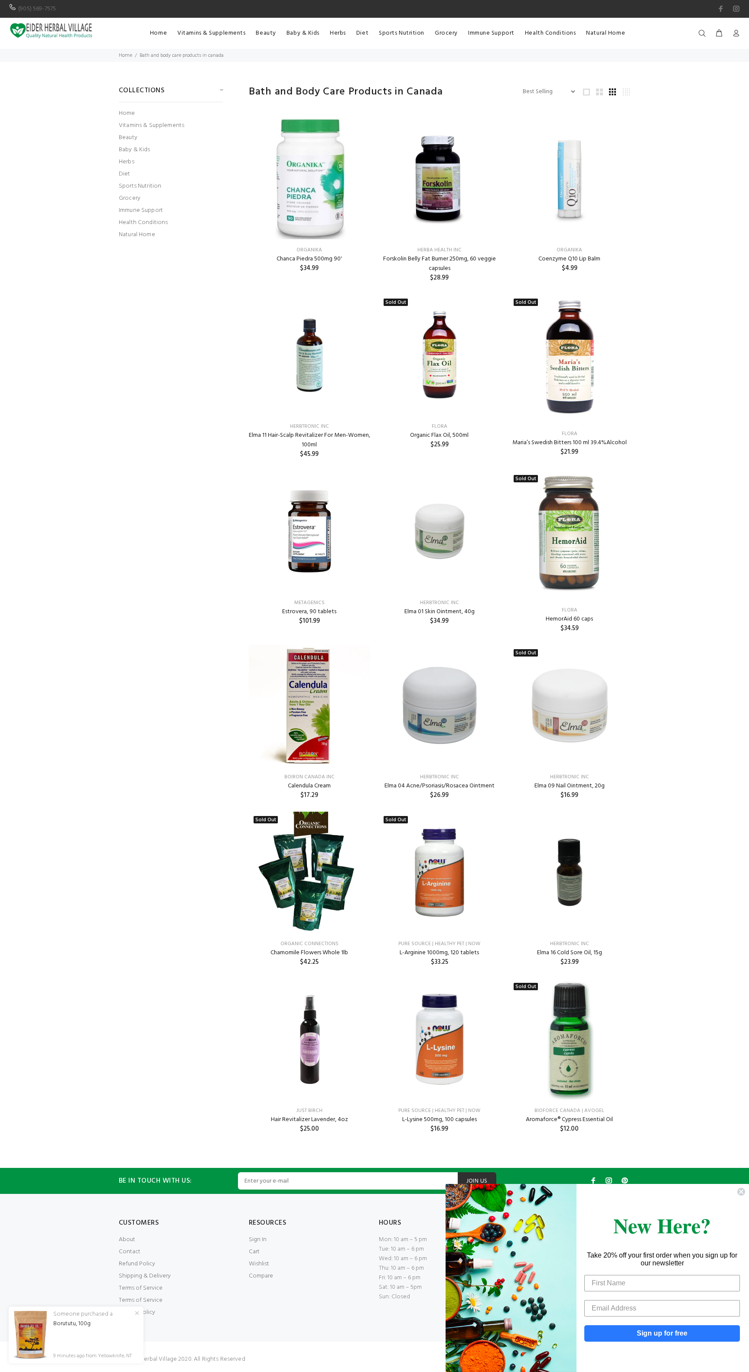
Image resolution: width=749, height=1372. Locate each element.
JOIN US (477, 1181)
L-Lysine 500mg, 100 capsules (439, 1120)
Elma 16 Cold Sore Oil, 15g (569, 953)
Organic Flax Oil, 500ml (439, 435)
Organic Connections (309, 944)
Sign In (258, 1240)
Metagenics (309, 602)
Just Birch (309, 1110)
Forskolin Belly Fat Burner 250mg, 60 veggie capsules (439, 263)
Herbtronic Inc (309, 426)
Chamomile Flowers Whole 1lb (309, 953)
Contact (129, 1252)
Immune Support (141, 210)
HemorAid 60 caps (569, 619)
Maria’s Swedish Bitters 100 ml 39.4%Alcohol (569, 443)
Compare (261, 1276)
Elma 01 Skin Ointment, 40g (439, 612)
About (127, 1240)
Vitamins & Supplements (151, 125)
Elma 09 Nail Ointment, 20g (569, 786)
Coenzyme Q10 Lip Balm (569, 259)
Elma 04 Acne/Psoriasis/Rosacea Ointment (439, 786)
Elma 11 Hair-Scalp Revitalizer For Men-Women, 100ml (309, 440)
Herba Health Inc (439, 250)
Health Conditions (143, 223)
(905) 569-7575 (37, 9)
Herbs (126, 162)
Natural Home (137, 234)
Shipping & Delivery (145, 1276)
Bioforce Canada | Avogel (569, 1110)
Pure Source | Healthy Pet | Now (439, 944)
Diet (124, 174)
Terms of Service (141, 1288)
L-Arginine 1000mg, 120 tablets (439, 953)
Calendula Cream (309, 786)
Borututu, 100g (72, 1324)
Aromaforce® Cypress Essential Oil (569, 1120)
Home (125, 55)
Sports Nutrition (140, 186)
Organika (309, 250)
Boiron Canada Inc (309, 777)
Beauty (128, 138)
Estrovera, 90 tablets (309, 612)
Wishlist (259, 1264)
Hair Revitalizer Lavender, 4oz (309, 1120)
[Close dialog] (741, 1191)
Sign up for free (662, 1333)
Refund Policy (137, 1264)
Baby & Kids (134, 150)
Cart (254, 1252)
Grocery (129, 198)
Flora (439, 426)
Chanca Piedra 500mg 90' (309, 259)
